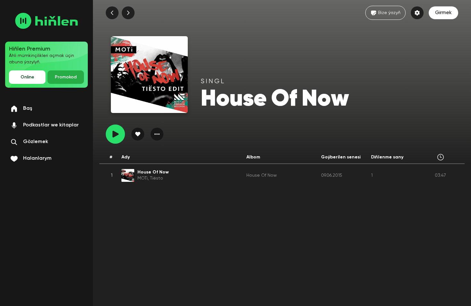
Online (27, 77)
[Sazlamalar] (417, 12)
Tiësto (156, 178)
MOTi (142, 178)
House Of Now (261, 175)
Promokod (66, 77)
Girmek (443, 12)
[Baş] (46, 21)
